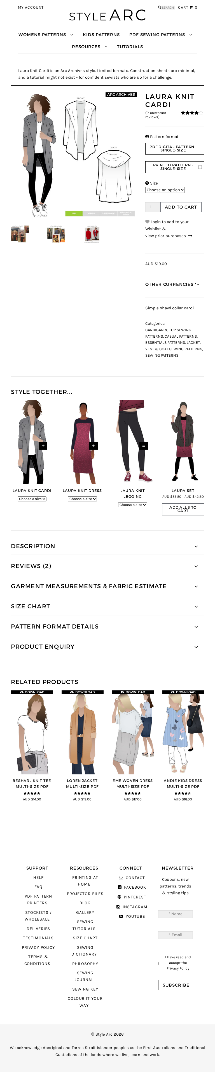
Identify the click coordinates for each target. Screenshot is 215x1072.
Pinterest (135, 897)
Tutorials (130, 46)
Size (151, 183)
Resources (86, 46)
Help (38, 877)
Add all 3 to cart (183, 509)
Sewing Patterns (161, 355)
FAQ (38, 886)
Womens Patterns (42, 34)
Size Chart (85, 938)
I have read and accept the (178, 962)
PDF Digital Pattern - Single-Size (173, 149)
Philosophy (85, 963)
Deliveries (38, 928)
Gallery (85, 912)
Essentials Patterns (165, 342)
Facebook (135, 887)
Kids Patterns (101, 34)
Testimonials (38, 938)
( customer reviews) (155, 115)
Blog (85, 903)
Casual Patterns (181, 336)
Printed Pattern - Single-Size (173, 167)
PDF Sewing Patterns (157, 34)
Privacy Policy (38, 947)
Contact (135, 877)
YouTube (135, 916)
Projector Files (85, 893)
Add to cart (181, 207)
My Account (31, 7)
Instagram (135, 907)
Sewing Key (85, 989)
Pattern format (162, 136)
